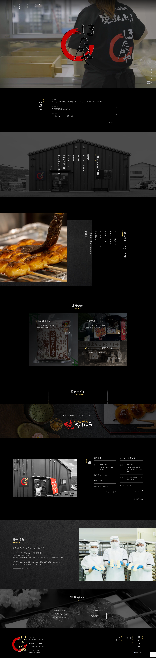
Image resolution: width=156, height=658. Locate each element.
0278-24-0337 (61, 614)
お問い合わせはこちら (95, 615)
